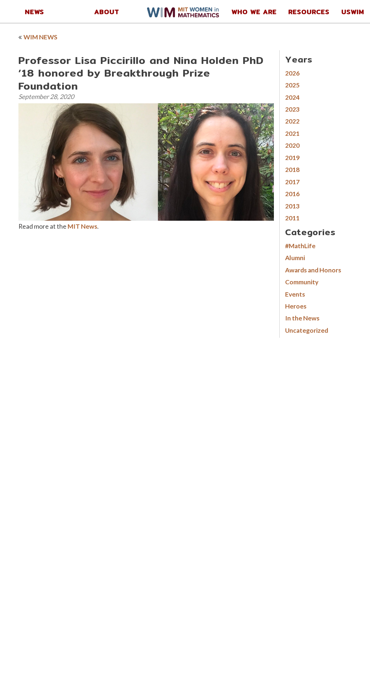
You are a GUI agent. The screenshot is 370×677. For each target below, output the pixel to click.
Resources (309, 12)
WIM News (40, 37)
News (34, 12)
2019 (292, 157)
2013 (292, 206)
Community (301, 282)
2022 (292, 121)
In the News (302, 318)
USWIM (352, 12)
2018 (292, 169)
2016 (292, 194)
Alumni (295, 258)
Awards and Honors (313, 270)
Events (295, 294)
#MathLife (300, 246)
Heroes (295, 306)
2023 (292, 109)
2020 (292, 145)
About (106, 12)
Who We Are (254, 12)
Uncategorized (306, 330)
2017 (292, 182)
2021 (292, 133)
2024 (292, 97)
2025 (292, 85)
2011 (292, 218)
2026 (292, 73)
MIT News (82, 226)
